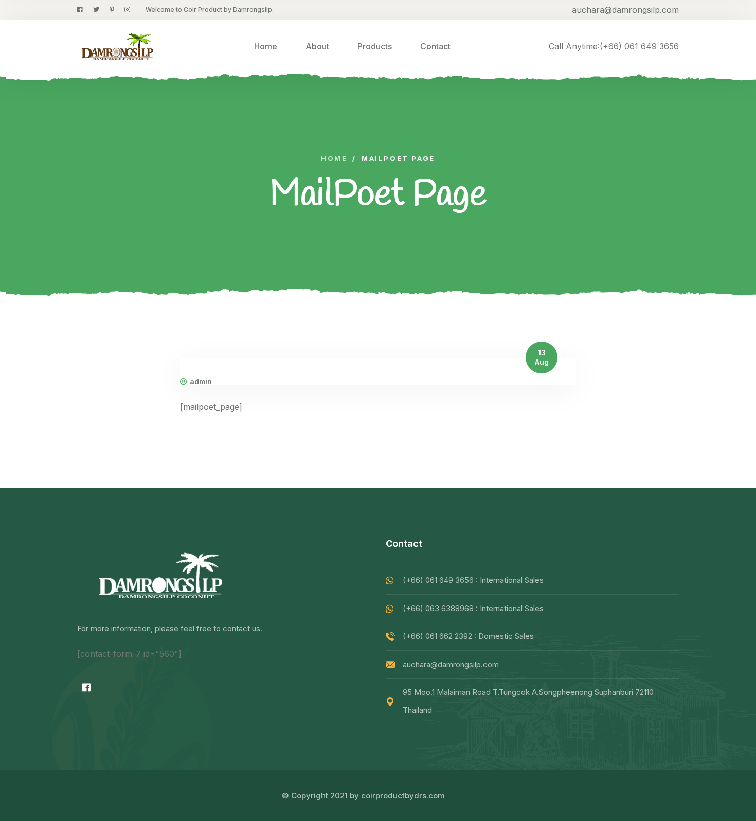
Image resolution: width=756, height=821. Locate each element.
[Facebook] (86, 687)
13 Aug (542, 357)
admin (201, 381)
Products (374, 46)
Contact (435, 46)
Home (265, 46)
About (317, 46)
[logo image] (116, 46)
